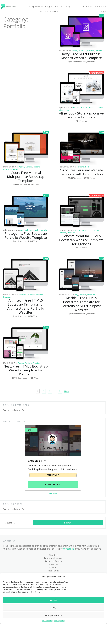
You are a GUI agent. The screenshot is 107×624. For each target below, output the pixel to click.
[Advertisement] (25, 100)
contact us (68, 548)
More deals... (53, 493)
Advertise (53, 564)
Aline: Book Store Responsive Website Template (81, 115)
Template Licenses (53, 558)
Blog (47, 6)
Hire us (58, 6)
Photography (34, 230)
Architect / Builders (27, 294)
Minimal (29, 167)
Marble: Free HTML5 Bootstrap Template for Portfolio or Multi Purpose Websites (81, 303)
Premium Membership (94, 6)
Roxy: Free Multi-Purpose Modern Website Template (81, 56)
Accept (53, 599)
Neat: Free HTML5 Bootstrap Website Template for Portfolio (26, 370)
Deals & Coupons (49, 11)
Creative (90, 50)
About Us (53, 555)
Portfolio (98, 50)
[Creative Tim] (53, 440)
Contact (53, 567)
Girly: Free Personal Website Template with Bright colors (81, 172)
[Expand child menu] (42, 6)
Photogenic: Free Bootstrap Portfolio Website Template (25, 235)
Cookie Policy (47, 621)
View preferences (53, 615)
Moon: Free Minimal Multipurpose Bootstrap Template (25, 176)
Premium (93, 107)
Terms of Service (53, 561)
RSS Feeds (53, 570)
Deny (53, 607)
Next (66, 391)
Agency (75, 50)
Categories (34, 6)
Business (83, 50)
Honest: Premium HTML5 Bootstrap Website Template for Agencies (81, 240)
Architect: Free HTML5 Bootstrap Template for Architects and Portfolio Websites (25, 306)
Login (103, 11)
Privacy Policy (59, 621)
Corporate (95, 230)
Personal (37, 167)
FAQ (68, 6)
